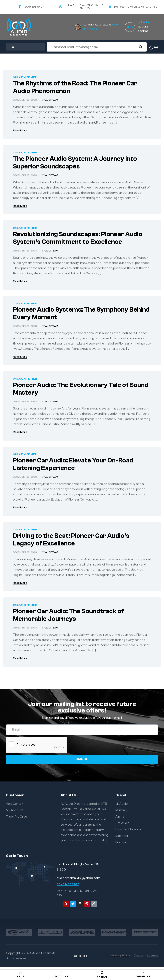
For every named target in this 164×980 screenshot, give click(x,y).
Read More (20, 130)
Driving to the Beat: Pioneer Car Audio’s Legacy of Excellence (71, 539)
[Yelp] (66, 904)
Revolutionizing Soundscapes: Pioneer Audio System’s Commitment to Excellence (77, 238)
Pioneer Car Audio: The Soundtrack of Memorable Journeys (68, 615)
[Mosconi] (145, 932)
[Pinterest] (87, 904)
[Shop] (20, 973)
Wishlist (143, 976)
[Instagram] (80, 904)
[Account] (61, 973)
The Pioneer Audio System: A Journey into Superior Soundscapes (75, 162)
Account (61, 976)
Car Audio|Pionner (25, 77)
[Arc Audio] (19, 932)
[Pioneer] (113, 932)
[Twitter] (73, 904)
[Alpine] (82, 932)
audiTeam (51, 99)
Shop (21, 976)
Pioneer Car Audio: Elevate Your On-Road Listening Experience (73, 464)
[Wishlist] (143, 973)
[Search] (140, 47)
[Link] (94, 904)
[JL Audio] (50, 932)
